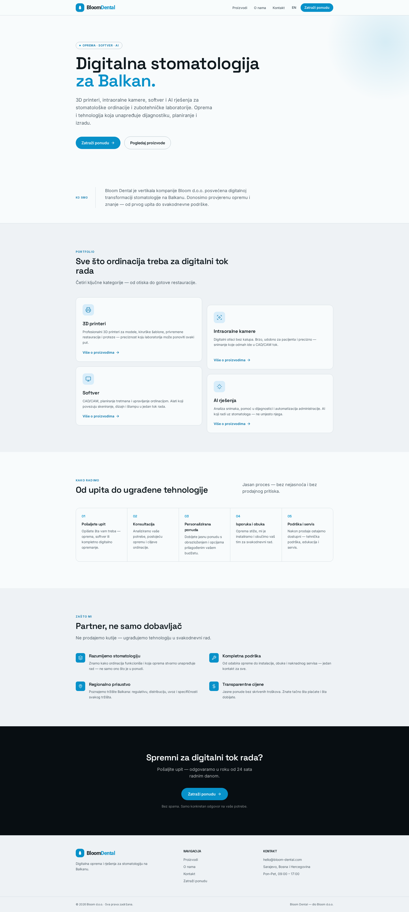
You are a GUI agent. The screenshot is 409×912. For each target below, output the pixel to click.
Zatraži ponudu (316, 7)
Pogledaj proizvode (147, 142)
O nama (260, 8)
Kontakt (279, 8)
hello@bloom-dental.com (282, 860)
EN (294, 7)
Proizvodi (239, 8)
